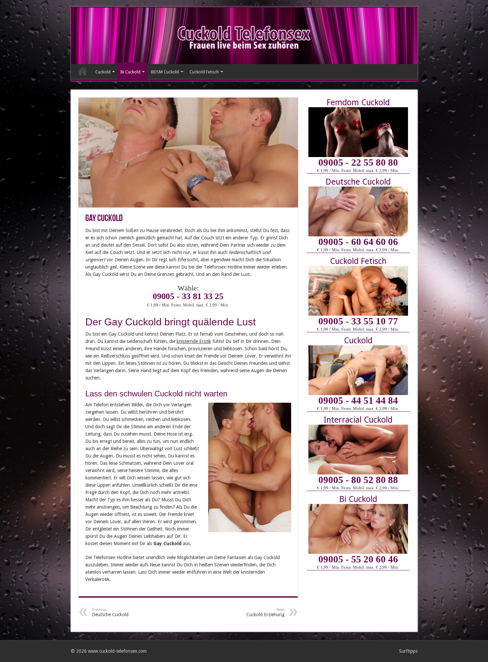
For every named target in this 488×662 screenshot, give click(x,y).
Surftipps (408, 651)
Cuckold (103, 71)
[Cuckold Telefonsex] (244, 36)
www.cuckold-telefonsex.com (117, 651)
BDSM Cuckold (165, 71)
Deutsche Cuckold (110, 612)
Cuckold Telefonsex (82, 71)
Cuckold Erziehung (265, 612)
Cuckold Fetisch (204, 71)
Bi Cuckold (130, 71)
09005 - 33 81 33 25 (188, 296)
